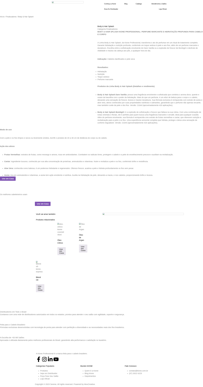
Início (2, 17)
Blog (125, 4)
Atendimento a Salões (159, 4)
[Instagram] (44, 359)
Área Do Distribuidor (111, 9)
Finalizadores (11, 17)
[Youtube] (56, 359)
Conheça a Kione (110, 4)
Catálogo (139, 4)
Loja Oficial (163, 9)
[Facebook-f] (38, 359)
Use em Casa (8, 179)
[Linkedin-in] (50, 359)
